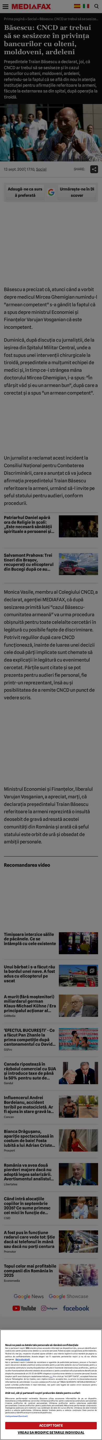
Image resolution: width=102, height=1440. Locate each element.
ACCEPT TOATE (51, 1425)
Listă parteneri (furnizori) (16, 1416)
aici (51, 1376)
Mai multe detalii (22, 1359)
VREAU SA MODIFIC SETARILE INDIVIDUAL (51, 1432)
